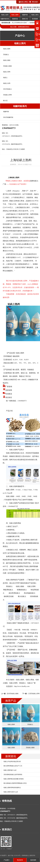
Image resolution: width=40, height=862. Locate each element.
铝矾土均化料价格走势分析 (12, 761)
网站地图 (35, 2)
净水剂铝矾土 (7, 89)
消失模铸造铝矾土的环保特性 (13, 774)
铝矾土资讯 (35, 15)
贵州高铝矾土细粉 (12, 693)
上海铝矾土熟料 (13, 177)
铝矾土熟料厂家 (13, 623)
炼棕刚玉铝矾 (9, 596)
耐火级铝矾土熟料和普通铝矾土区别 (15, 783)
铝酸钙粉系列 (20, 106)
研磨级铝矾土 (22, 590)
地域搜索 (32, 23)
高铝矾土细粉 (7, 66)
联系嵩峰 (35, 19)
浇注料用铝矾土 (14, 593)
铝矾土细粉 (6, 60)
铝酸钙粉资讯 (5, 19)
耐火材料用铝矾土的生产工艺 (13, 766)
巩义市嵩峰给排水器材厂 (20, 23)
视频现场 (15, 19)
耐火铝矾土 (22, 596)
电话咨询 (20, 860)
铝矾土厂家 (31, 683)
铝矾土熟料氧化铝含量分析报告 (14, 779)
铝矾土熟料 (15, 15)
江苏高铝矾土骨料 (34, 693)
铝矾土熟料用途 (15, 523)
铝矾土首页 (5, 15)
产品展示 (6, 860)
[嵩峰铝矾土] (20, 10)
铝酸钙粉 (25, 15)
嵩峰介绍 (25, 19)
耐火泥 (5, 100)
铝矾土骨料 (6, 72)
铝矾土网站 (24, 2)
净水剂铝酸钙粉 (8, 117)
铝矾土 (5, 77)
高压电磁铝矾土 (29, 593)
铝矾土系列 (20, 43)
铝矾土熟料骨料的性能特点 (12, 787)
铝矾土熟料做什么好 (10, 770)
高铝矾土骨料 (7, 95)
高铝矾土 (6, 54)
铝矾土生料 (6, 83)
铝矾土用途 (30, 679)
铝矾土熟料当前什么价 (11, 792)
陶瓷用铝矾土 (8, 590)
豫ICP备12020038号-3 (15, 855)
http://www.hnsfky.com (21, 686)
